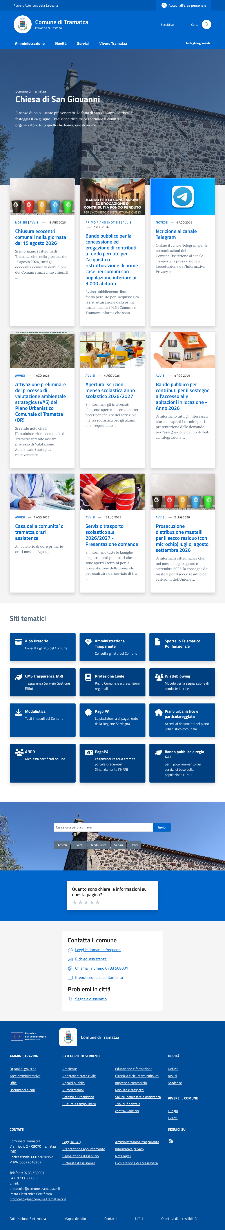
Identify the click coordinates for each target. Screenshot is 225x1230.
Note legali (123, 1156)
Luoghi (173, 1111)
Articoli (62, 845)
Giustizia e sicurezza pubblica (137, 1075)
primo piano (95, 222)
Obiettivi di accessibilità (179, 1218)
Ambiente (69, 1068)
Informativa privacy (129, 1149)
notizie (21, 222)
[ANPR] (43, 763)
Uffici (134, 845)
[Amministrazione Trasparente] (112, 647)
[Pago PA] (112, 720)
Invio (161, 827)
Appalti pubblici (73, 1082)
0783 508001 (34, 1172)
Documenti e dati (22, 1089)
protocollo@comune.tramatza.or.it (35, 1188)
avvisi (34, 222)
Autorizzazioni (73, 1089)
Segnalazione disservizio (80, 1156)
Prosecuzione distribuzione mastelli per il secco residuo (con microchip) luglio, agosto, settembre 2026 (183, 538)
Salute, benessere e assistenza (138, 1096)
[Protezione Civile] (112, 682)
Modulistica (98, 845)
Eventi (79, 845)
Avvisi (172, 1075)
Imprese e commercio (131, 1082)
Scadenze (175, 1082)
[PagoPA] (112, 763)
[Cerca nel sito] (206, 24)
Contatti (110, 1218)
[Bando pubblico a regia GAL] (182, 763)
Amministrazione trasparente (137, 1142)
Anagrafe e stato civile (79, 1075)
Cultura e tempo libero (79, 1103)
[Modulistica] (43, 720)
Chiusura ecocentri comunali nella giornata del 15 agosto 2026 (40, 237)
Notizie (173, 1068)
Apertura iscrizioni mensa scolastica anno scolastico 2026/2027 (110, 390)
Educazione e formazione (133, 1068)
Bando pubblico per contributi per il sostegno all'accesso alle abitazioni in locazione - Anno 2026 (183, 396)
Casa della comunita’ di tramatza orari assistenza (40, 532)
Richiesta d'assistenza (78, 1163)
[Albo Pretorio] (43, 647)
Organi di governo (23, 1068)
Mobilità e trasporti (129, 1089)
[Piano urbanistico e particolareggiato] (182, 720)
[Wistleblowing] (182, 682)
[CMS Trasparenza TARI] (43, 682)
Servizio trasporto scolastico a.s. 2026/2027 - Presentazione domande (111, 535)
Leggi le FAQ (71, 1142)
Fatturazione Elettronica (28, 1218)
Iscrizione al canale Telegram (176, 234)
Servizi (118, 845)
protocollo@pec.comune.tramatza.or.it (38, 1199)
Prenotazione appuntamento (83, 1149)
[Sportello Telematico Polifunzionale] (182, 647)
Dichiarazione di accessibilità (136, 1163)
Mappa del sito (75, 1218)
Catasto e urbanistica (78, 1096)
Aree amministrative (25, 1075)
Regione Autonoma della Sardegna (36, 5)
